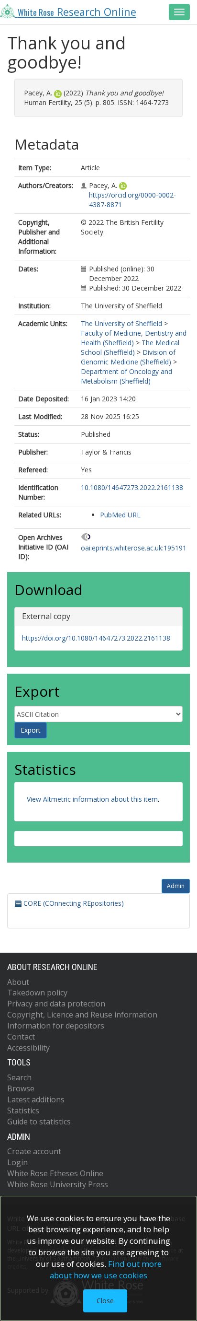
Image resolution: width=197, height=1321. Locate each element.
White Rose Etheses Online (55, 1173)
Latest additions (36, 1099)
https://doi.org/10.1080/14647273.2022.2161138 (96, 638)
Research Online (77, 12)
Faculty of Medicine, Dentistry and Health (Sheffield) (133, 337)
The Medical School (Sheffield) (130, 347)
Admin (176, 886)
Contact (21, 1036)
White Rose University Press (57, 1184)
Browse (20, 1088)
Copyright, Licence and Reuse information (82, 1014)
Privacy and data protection (56, 1003)
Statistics (23, 1110)
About (18, 982)
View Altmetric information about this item (92, 799)
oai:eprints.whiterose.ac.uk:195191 (133, 547)
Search (19, 1077)
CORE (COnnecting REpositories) (73, 903)
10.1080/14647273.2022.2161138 (132, 487)
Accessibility (28, 1047)
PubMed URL (120, 514)
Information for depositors (55, 1025)
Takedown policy (37, 992)
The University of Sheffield (121, 323)
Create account (34, 1151)
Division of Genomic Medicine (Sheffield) (128, 357)
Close (105, 1300)
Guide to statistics (39, 1121)
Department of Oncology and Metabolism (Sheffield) (126, 376)
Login (17, 1162)
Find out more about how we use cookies (106, 1269)
